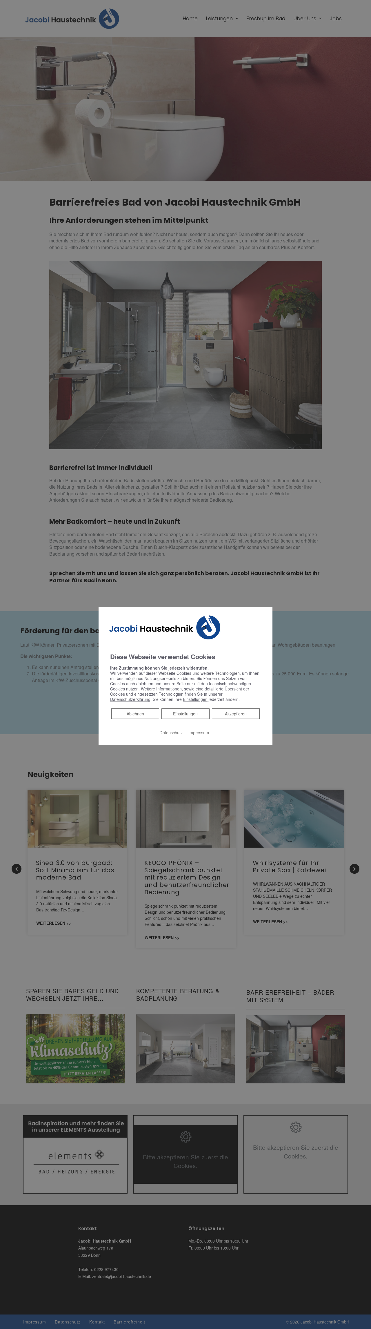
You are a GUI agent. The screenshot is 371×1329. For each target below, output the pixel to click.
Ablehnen (135, 713)
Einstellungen (185, 714)
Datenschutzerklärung (130, 699)
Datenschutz (171, 732)
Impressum (198, 732)
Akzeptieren (236, 714)
